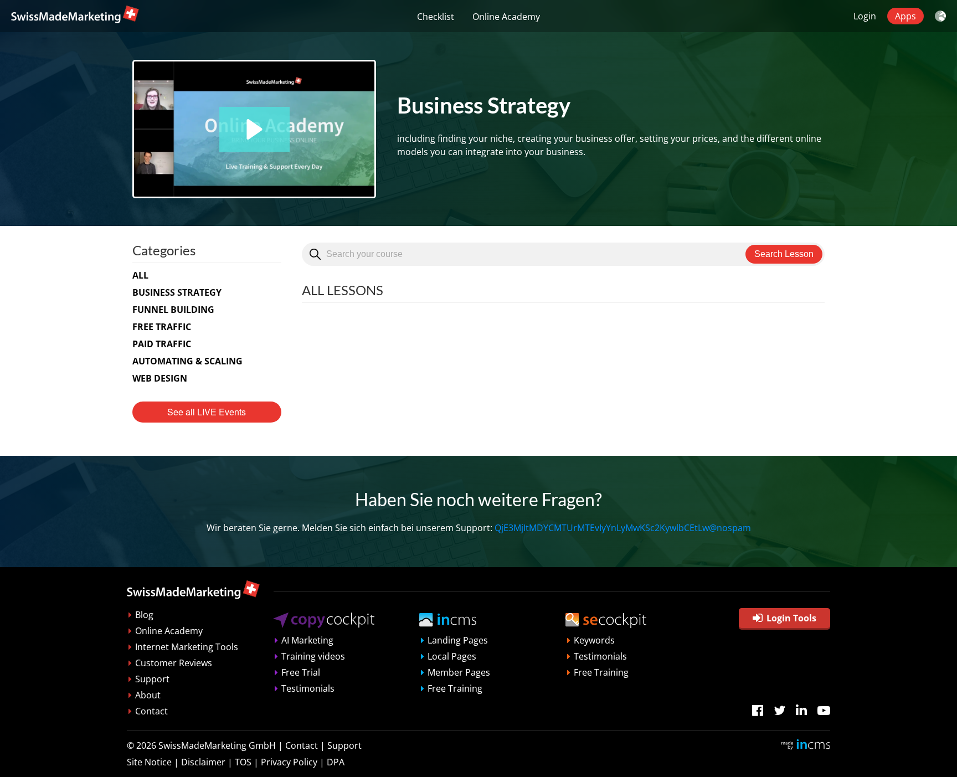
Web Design (159, 378)
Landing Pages (458, 640)
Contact (151, 711)
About (148, 695)
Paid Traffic (161, 344)
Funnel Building (173, 309)
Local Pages (452, 656)
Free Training (455, 688)
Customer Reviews (173, 663)
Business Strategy (177, 292)
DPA (335, 762)
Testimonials (308, 688)
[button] (254, 129)
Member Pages (459, 672)
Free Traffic (161, 327)
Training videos (313, 656)
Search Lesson (784, 254)
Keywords (594, 640)
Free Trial (300, 672)
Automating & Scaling (187, 361)
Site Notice (149, 762)
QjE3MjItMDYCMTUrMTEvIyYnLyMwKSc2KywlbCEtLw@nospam (623, 528)
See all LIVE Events (206, 411)
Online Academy (506, 17)
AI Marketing (307, 640)
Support (152, 679)
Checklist (435, 17)
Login (864, 16)
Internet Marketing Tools (186, 647)
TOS (243, 762)
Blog (144, 615)
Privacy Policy (289, 762)
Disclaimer (203, 762)
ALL (140, 275)
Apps (905, 16)
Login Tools (791, 618)
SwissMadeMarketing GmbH (217, 745)
